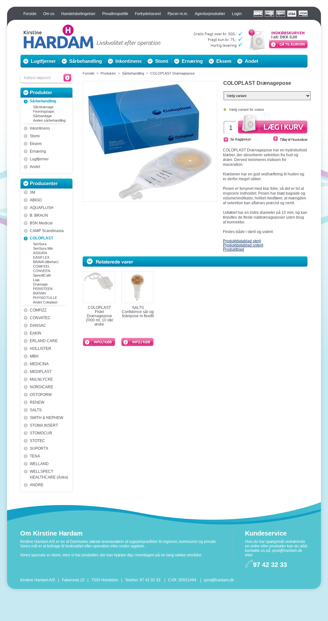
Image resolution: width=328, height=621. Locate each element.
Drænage (40, 284)
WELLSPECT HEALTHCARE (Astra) (49, 474)
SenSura (39, 244)
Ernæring (192, 61)
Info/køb (99, 342)
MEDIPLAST (41, 371)
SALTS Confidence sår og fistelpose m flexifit (138, 311)
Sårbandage (42, 116)
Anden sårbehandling (49, 120)
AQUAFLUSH (41, 208)
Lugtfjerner (43, 61)
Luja (36, 280)
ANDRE (37, 485)
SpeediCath (42, 275)
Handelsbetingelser (78, 14)
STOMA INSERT (44, 425)
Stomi (161, 61)
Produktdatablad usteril (243, 245)
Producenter (44, 183)
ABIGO (36, 200)
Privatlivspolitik (115, 14)
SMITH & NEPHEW (46, 417)
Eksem (223, 61)
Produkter (41, 92)
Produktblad (233, 249)
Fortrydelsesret (148, 14)
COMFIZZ (38, 310)
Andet (251, 61)
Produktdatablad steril (242, 241)
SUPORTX (39, 448)
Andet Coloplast (45, 302)
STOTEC (37, 441)
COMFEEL (41, 266)
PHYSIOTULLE (45, 298)
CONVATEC (40, 318)
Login (237, 14)
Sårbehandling (85, 61)
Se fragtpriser (240, 139)
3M (32, 192)
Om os (48, 14)
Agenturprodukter (210, 14)
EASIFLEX (41, 257)
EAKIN (35, 333)
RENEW (37, 402)
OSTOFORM (41, 394)
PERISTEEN (43, 289)
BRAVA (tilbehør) (46, 262)
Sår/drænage (43, 107)
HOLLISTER (40, 348)
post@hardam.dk (287, 550)
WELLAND (39, 464)
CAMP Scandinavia (47, 231)
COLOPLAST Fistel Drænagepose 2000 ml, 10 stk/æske (99, 316)
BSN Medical (41, 223)
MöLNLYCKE (41, 379)
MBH (34, 356)
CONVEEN (41, 271)
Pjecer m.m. (178, 14)
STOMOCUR (41, 433)
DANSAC (38, 325)
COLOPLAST (41, 238)
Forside (30, 14)
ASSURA (40, 253)
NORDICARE (41, 387)
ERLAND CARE (44, 341)
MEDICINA (39, 364)
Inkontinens (128, 61)
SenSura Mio (43, 248)
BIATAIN (39, 293)
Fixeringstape (43, 111)
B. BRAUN (39, 215)
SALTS (36, 410)
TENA (35, 456)
